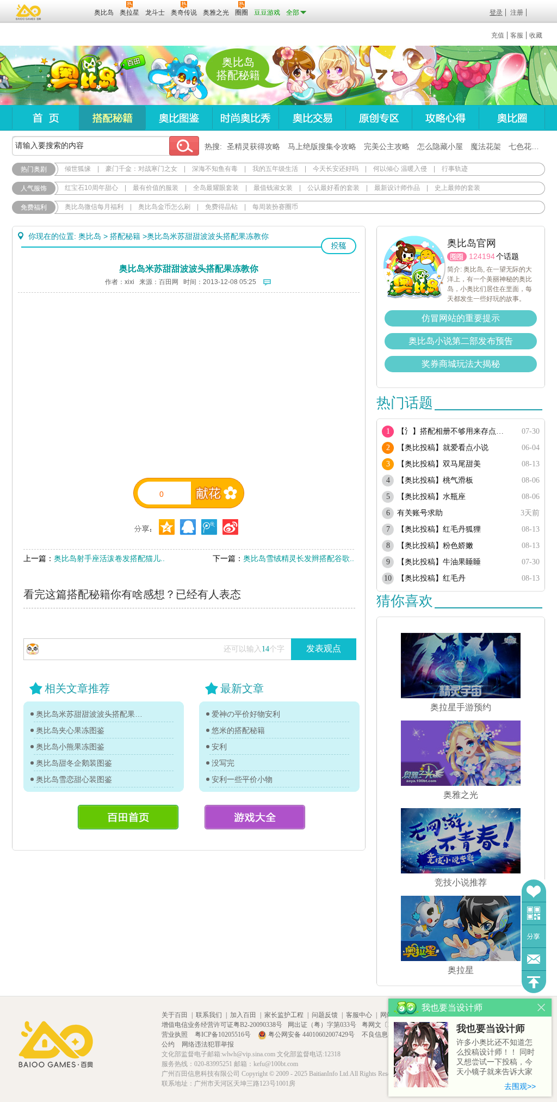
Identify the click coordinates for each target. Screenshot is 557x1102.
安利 (219, 746)
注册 (516, 12)
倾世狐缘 (78, 169)
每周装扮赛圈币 (275, 207)
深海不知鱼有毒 (215, 169)
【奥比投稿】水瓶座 (431, 496)
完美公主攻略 (387, 146)
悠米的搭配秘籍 (238, 730)
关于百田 (175, 1015)
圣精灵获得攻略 (253, 146)
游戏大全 (255, 817)
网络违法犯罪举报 (208, 1044)
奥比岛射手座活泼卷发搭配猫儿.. (109, 558)
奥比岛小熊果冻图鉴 (70, 746)
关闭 (541, 1007)
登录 (496, 12)
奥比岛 (79, 75)
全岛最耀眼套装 (216, 188)
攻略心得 (445, 118)
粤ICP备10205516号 (223, 1034)
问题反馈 (534, 959)
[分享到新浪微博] (230, 527)
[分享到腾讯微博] (209, 527)
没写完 (223, 763)
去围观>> (520, 1086)
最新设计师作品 (397, 188)
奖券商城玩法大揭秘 (461, 363)
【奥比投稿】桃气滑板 (435, 480)
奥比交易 (311, 118)
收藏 (535, 35)
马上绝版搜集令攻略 (322, 146)
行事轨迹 (455, 169)
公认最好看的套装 (333, 188)
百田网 (70, 11)
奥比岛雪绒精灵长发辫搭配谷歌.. (298, 558)
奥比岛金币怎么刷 (164, 207)
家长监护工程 (284, 1015)
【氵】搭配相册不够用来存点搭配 (454, 431)
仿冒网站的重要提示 (461, 318)
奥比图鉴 (178, 118)
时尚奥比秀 (245, 118)
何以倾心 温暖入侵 (400, 169)
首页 (45, 118)
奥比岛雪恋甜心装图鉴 (74, 779)
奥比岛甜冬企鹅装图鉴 (74, 763)
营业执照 (175, 1034)
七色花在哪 (528, 146)
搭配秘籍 (112, 118)
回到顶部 (534, 982)
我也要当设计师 (490, 1028)
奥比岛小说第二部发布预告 (461, 341)
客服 (516, 35)
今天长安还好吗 (335, 169)
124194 (482, 256)
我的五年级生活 (275, 169)
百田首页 (128, 817)
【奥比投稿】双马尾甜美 (439, 464)
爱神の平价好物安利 (246, 714)
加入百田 (243, 1015)
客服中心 (359, 1015)
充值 (497, 35)
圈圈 (457, 256)
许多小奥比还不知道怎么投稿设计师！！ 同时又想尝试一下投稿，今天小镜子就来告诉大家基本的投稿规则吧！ (495, 1057)
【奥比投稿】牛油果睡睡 (439, 562)
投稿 (338, 246)
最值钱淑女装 (273, 188)
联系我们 (209, 1015)
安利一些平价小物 (242, 779)
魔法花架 (486, 146)
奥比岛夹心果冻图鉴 (70, 730)
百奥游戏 (29, 12)
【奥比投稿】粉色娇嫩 (435, 545)
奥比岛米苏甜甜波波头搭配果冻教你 (92, 714)
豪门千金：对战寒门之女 (141, 169)
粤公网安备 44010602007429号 (311, 1034)
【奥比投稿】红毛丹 (431, 578)
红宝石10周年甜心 (91, 188)
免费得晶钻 (221, 207)
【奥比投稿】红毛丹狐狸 (439, 529)
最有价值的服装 (155, 188)
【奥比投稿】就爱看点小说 (442, 448)
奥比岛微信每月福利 (94, 207)
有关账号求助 (420, 513)
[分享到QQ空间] (188, 527)
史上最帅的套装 (457, 188)
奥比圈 (512, 118)
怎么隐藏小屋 (440, 146)
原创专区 (378, 118)
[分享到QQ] (167, 527)
